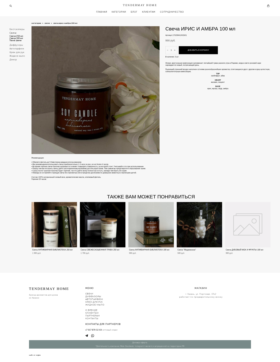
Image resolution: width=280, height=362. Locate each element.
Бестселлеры (16, 29)
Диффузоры (16, 45)
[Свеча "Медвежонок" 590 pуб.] (199, 224)
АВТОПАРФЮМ (94, 299)
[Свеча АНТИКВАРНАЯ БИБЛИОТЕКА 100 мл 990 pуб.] (151, 224)
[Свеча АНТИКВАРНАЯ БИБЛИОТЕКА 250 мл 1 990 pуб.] (54, 224)
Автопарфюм (16, 48)
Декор (13, 59)
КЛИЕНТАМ (148, 12)
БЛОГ (134, 12)
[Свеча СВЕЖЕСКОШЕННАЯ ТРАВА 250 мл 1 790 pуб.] (102, 224)
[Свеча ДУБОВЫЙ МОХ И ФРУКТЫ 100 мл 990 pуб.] (248, 224)
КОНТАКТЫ (91, 319)
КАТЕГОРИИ (119, 12)
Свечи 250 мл (16, 36)
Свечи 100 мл (16, 38)
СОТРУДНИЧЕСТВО (172, 12)
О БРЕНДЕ (91, 310)
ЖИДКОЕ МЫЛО (94, 305)
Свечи (12, 33)
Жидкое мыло (17, 56)
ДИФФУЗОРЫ (93, 297)
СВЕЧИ (89, 294)
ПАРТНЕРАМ (92, 316)
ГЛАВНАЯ (101, 12)
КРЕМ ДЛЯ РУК (94, 302)
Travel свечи (15, 40)
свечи (47, 23)
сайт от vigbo (35, 355)
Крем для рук (16, 52)
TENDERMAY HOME (140, 5)
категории (36, 23)
